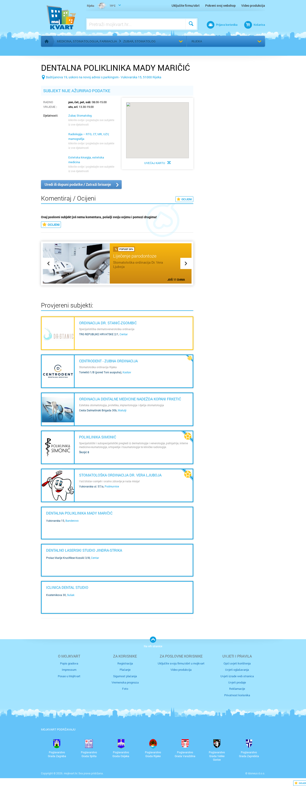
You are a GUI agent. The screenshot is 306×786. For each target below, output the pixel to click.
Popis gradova (69, 663)
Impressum (69, 670)
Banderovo (72, 520)
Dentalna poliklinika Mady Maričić (79, 513)
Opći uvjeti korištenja (237, 663)
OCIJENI (186, 199)
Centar (124, 334)
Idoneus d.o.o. (256, 773)
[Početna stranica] (46, 41)
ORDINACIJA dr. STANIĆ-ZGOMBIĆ (108, 322)
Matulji (122, 410)
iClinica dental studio (67, 587)
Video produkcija (253, 5)
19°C (101, 5)
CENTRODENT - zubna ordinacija (108, 361)
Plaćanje (125, 670)
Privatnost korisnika (237, 695)
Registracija (125, 663)
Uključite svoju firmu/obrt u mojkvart (181, 663)
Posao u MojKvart (69, 676)
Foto (125, 689)
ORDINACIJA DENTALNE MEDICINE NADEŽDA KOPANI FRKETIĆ (130, 399)
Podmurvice (112, 486)
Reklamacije (237, 689)
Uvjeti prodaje (237, 682)
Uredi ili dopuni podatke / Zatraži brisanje (78, 184)
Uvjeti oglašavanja (237, 670)
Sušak (70, 595)
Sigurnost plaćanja (125, 676)
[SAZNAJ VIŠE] (58, 333)
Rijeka (197, 41)
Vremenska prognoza (125, 682)
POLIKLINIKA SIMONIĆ (97, 437)
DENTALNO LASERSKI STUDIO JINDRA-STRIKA (84, 550)
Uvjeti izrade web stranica (237, 676)
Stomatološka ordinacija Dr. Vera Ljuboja (120, 475)
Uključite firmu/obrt (186, 5)
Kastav (127, 372)
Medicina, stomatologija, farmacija (87, 41)
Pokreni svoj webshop (220, 5)
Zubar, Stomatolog (139, 41)
